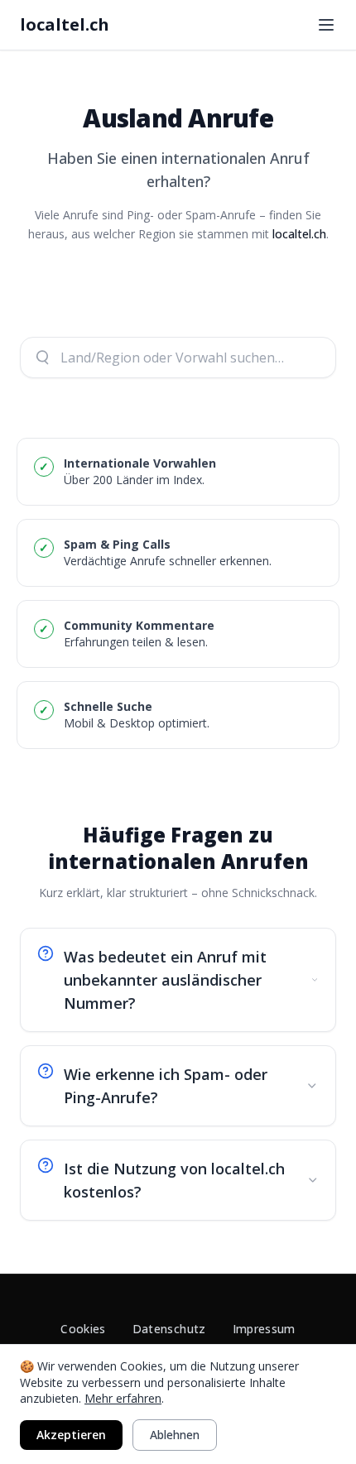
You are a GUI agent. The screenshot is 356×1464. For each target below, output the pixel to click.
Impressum (264, 1329)
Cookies (82, 1329)
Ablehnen (175, 1434)
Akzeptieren (71, 1434)
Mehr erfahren (122, 1398)
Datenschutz (169, 1329)
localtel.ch (64, 24)
